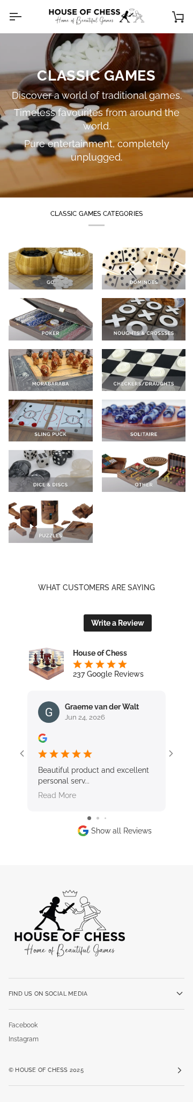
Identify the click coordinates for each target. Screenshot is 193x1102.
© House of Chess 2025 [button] (46, 1070)
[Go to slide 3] (105, 818)
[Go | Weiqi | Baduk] (51, 268)
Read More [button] (57, 795)
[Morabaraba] (51, 370)
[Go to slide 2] (97, 818)
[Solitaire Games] (144, 420)
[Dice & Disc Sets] (51, 471)
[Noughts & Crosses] (144, 319)
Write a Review (117, 623)
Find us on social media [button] (48, 993)
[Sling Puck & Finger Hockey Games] (51, 420)
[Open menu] (25, 16)
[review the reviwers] (42, 738)
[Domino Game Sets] (144, 268)
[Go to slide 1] (89, 818)
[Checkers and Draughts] (144, 370)
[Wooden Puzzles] (51, 521)
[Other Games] (144, 471)
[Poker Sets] (51, 319)
